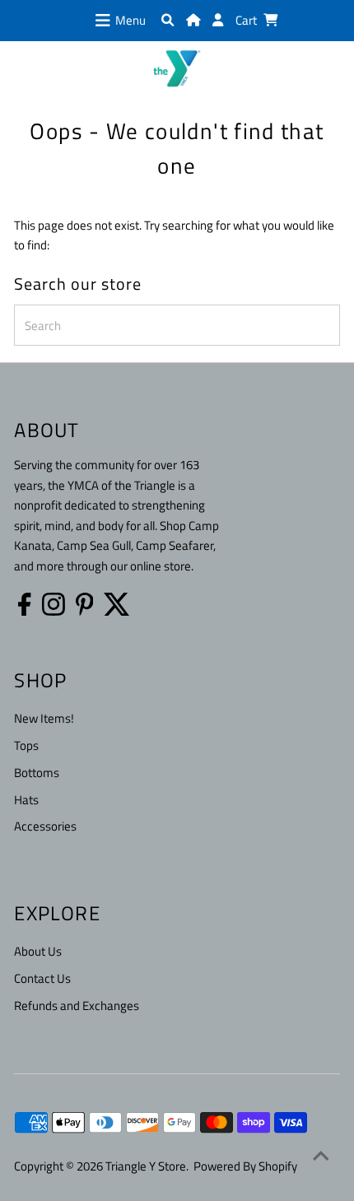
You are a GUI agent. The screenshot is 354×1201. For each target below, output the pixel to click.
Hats (26, 799)
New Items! (44, 718)
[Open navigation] (103, 20)
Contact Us (42, 978)
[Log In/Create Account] (217, 20)
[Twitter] (117, 604)
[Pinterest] (85, 604)
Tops (26, 745)
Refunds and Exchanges (76, 1005)
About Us (38, 951)
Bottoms (36, 772)
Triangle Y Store (145, 1166)
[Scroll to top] (321, 1155)
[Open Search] (167, 20)
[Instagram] (53, 604)
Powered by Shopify (245, 1166)
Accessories (45, 826)
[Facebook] (24, 604)
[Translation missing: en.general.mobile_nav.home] (193, 20)
